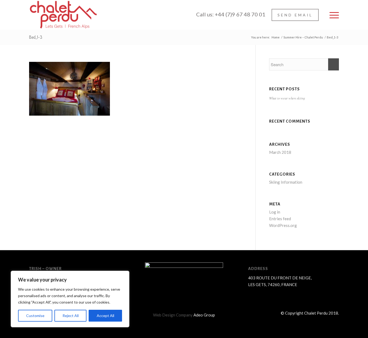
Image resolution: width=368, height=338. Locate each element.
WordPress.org (283, 225)
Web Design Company (173, 314)
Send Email (295, 15)
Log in (274, 211)
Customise (35, 315)
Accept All (105, 315)
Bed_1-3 (35, 37)
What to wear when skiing (287, 98)
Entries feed (280, 218)
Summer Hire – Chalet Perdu (303, 37)
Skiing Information (285, 182)
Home (276, 37)
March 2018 (280, 152)
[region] (70, 299)
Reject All (71, 315)
